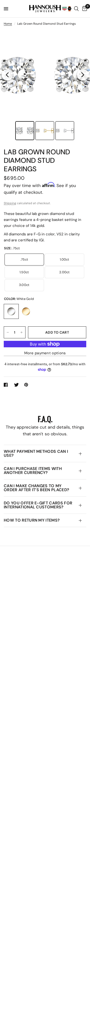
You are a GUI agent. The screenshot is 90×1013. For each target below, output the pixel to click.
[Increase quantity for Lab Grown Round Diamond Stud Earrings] (21, 332)
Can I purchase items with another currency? (33, 470)
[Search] (76, 8)
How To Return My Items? (32, 520)
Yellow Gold (26, 311)
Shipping (10, 203)
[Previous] (7, 75)
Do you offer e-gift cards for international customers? (38, 505)
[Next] (83, 75)
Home (8, 24)
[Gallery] (45, 86)
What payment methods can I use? (36, 453)
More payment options (45, 353)
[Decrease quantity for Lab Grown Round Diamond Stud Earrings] (8, 332)
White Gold (11, 311)
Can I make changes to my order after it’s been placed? (36, 487)
